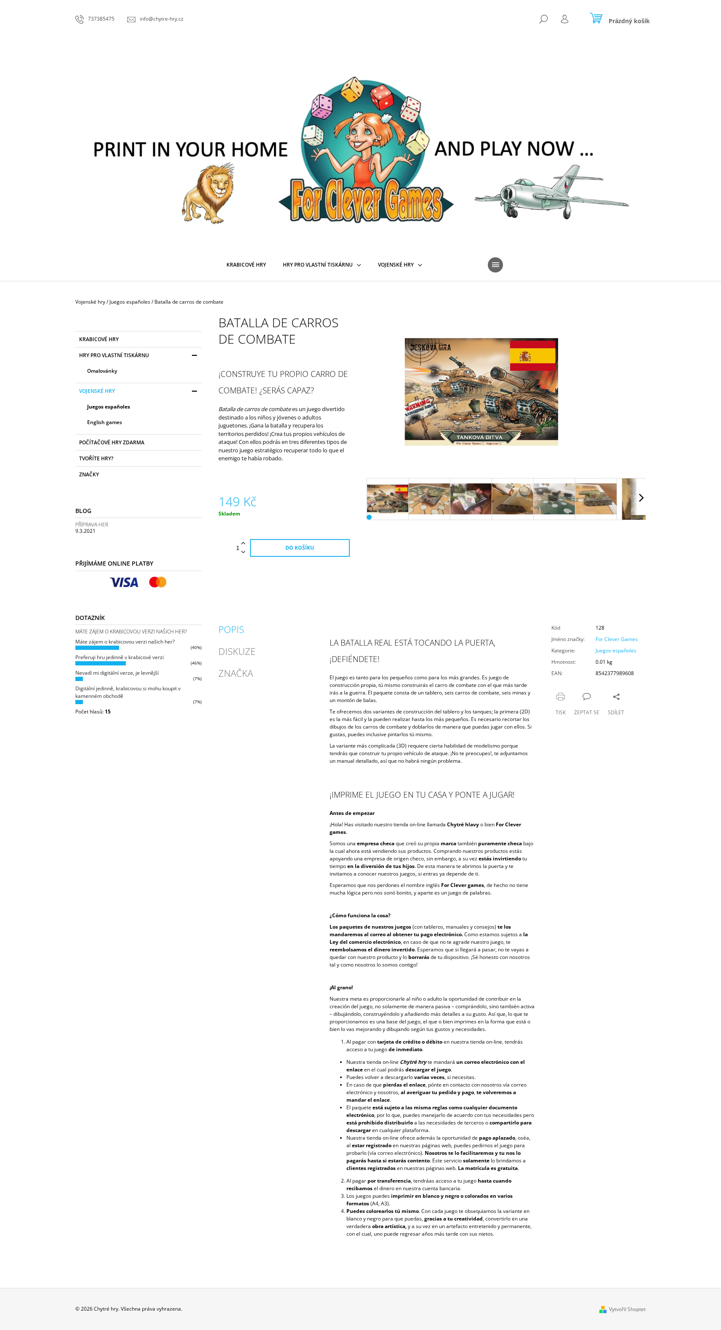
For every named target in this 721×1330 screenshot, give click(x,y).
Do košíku (299, 547)
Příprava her (91, 524)
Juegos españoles (108, 406)
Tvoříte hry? (96, 458)
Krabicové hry (99, 339)
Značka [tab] (235, 673)
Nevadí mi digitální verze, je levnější (117, 672)
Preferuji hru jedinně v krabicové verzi (119, 657)
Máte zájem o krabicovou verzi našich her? (125, 641)
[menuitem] (246, 264)
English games (104, 422)
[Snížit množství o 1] (243, 552)
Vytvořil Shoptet (627, 1309)
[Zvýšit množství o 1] (243, 543)
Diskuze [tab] (236, 651)
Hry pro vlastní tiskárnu (114, 355)
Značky (89, 474)
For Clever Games (617, 639)
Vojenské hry (97, 391)
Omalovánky (102, 370)
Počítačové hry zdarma (111, 442)
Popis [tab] (231, 629)
